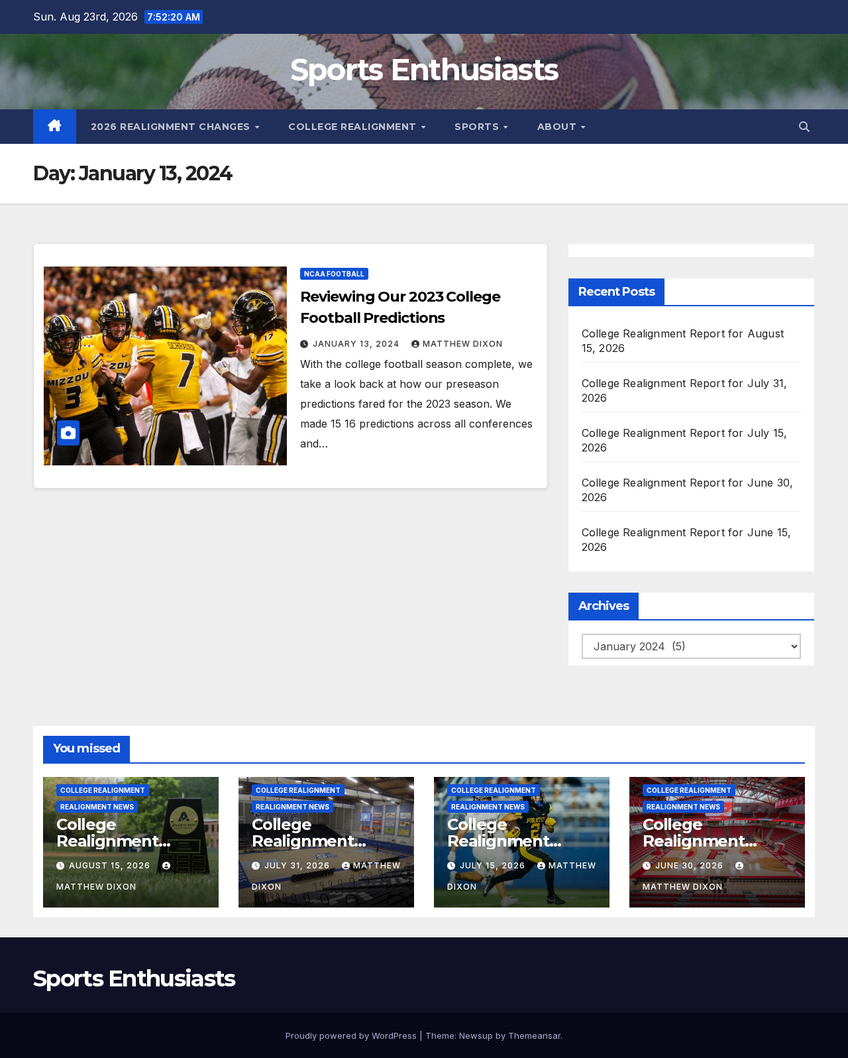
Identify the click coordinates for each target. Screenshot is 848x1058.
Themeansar (534, 1035)
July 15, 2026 (494, 865)
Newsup (476, 1035)
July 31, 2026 (298, 865)
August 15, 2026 (111, 865)
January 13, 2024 (357, 344)
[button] (804, 126)
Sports (478, 127)
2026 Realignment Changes (172, 127)
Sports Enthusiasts (424, 69)
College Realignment (353, 127)
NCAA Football (334, 274)
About (558, 127)
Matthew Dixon (463, 344)
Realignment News (97, 807)
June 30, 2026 (690, 865)
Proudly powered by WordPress (352, 1035)
